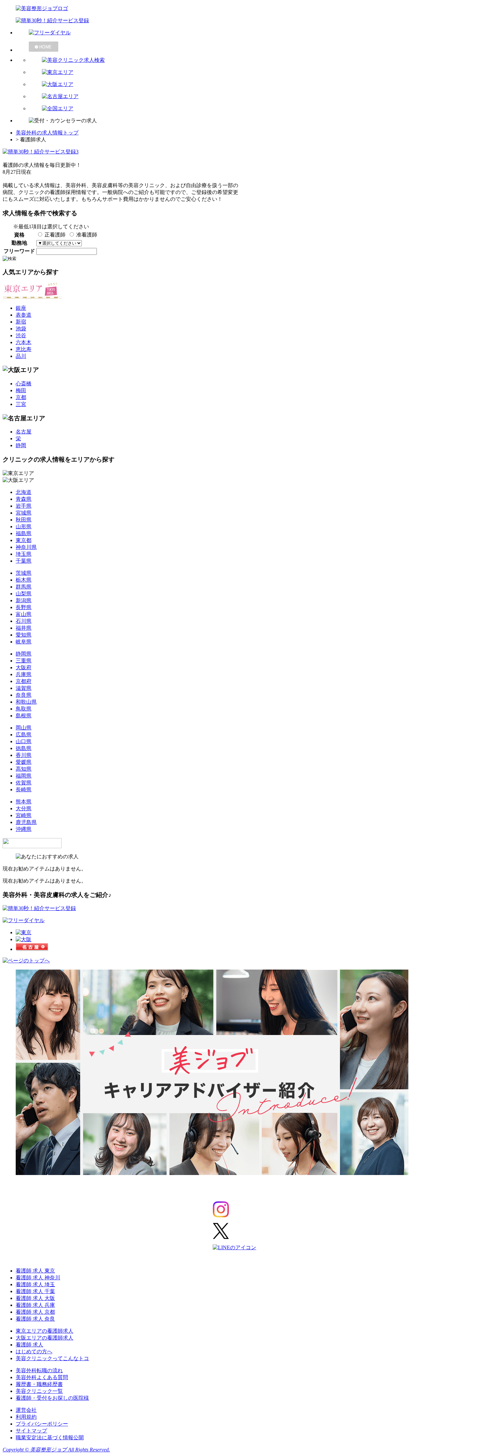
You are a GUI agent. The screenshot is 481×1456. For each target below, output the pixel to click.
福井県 (23, 628)
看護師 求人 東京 (35, 1270)
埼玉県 (23, 554)
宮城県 (23, 513)
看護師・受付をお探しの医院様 (52, 1398)
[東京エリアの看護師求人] (253, 72)
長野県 (23, 607)
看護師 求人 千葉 (35, 1291)
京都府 (23, 681)
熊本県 (23, 801)
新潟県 (23, 600)
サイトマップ (31, 1430)
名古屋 (23, 431)
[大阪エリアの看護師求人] (253, 84)
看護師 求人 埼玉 (35, 1284)
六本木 (23, 342)
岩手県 (23, 506)
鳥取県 (23, 708)
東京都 (23, 540)
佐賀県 (23, 782)
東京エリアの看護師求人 (44, 1331)
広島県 (23, 734)
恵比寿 (23, 349)
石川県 (23, 621)
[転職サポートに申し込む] (39, 908)
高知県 (23, 769)
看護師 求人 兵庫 (35, 1305)
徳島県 (23, 748)
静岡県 (23, 654)
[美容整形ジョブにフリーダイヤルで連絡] (247, 32)
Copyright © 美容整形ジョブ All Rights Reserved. (56, 1449)
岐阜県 (23, 641)
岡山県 (23, 727)
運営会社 (26, 1410)
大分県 (23, 808)
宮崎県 (23, 815)
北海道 (23, 492)
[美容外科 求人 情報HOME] (247, 47)
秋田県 (23, 519)
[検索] (253, 60)
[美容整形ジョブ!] (240, 8)
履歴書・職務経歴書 (39, 1384)
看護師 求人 (29, 1344)
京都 (21, 397)
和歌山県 (26, 702)
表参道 (23, 315)
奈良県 (23, 695)
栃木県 (23, 580)
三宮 (21, 404)
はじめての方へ (34, 1351)
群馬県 (23, 586)
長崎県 (23, 789)
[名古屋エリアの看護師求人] (253, 96)
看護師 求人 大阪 (35, 1298)
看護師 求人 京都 (35, 1312)
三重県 (23, 660)
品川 (21, 356)
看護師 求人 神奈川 (38, 1277)
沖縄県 (23, 829)
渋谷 (21, 335)
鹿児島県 (26, 822)
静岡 (21, 445)
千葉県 (23, 561)
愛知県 (23, 635)
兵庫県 (23, 674)
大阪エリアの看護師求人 (44, 1338)
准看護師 (86, 234)
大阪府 (23, 667)
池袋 (21, 328)
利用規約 (26, 1417)
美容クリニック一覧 (39, 1391)
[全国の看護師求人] (253, 108)
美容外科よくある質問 (42, 1377)
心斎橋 (23, 383)
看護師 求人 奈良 (35, 1319)
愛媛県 (23, 762)
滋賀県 (23, 688)
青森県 (23, 499)
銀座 (21, 308)
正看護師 (55, 234)
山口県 (23, 741)
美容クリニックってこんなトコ (52, 1358)
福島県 (23, 533)
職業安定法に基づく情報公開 (50, 1437)
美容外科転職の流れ (39, 1370)
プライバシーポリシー (42, 1424)
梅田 (21, 390)
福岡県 (23, 776)
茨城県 (23, 573)
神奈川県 (26, 547)
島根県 (23, 715)
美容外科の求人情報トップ (47, 132)
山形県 (23, 526)
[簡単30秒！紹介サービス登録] (240, 20)
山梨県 (23, 593)
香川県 (23, 755)
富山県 (23, 614)
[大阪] (23, 939)
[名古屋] (32, 949)
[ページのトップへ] (26, 960)
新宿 (21, 322)
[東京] (23, 932)
